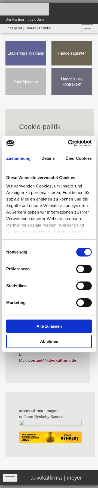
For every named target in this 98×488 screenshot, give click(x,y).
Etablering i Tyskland (25, 53)
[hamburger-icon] (87, 28)
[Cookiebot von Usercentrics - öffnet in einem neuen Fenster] (69, 143)
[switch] (84, 269)
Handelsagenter (72, 53)
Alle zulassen (49, 326)
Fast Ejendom (25, 81)
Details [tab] (48, 158)
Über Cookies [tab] (79, 158)
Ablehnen (49, 341)
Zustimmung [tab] (18, 158)
